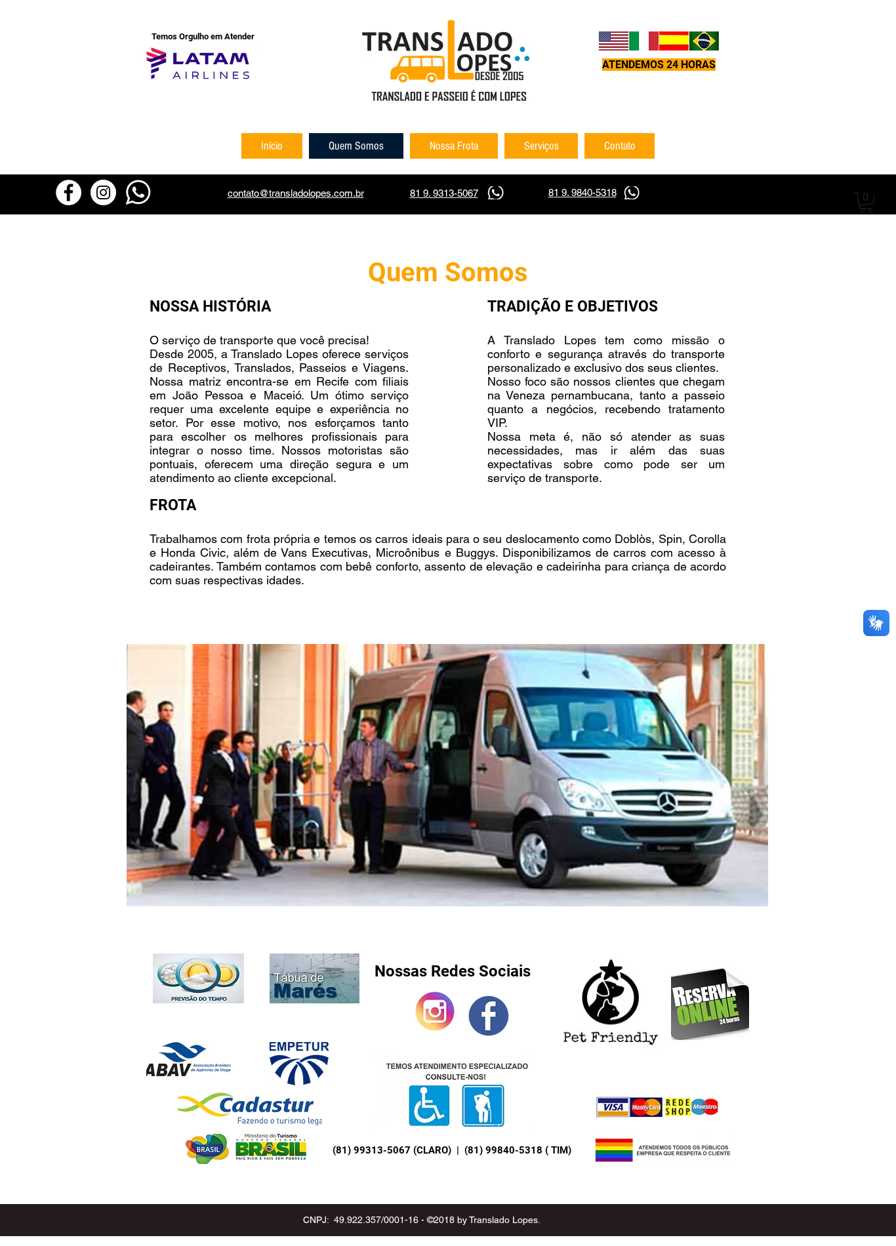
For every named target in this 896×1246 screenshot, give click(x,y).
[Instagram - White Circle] (103, 192)
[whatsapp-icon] (138, 192)
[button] (866, 202)
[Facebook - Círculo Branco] (68, 192)
